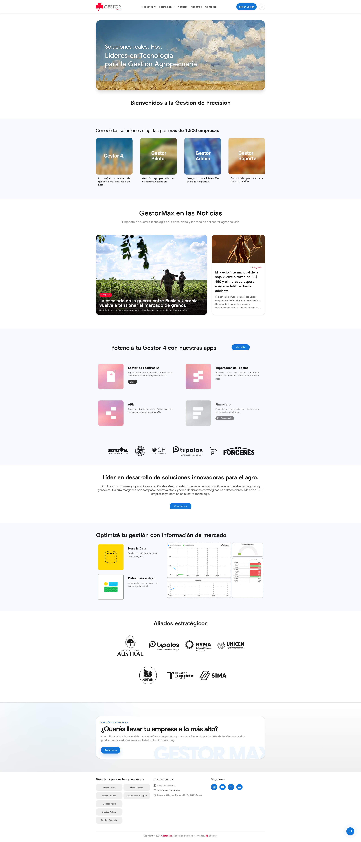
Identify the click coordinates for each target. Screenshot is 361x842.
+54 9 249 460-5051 (166, 785)
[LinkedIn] (239, 787)
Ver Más (240, 347)
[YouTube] (222, 787)
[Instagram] (214, 787)
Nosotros (196, 6)
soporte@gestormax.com (168, 790)
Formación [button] (165, 6)
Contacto (210, 6)
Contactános (110, 750)
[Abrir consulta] (350, 831)
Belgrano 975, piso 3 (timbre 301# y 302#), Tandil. (179, 795)
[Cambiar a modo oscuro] (262, 7)
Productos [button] (147, 6)
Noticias (183, 6)
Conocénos (180, 506)
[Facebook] (231, 787)
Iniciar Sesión (246, 6)
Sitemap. (212, 835)
